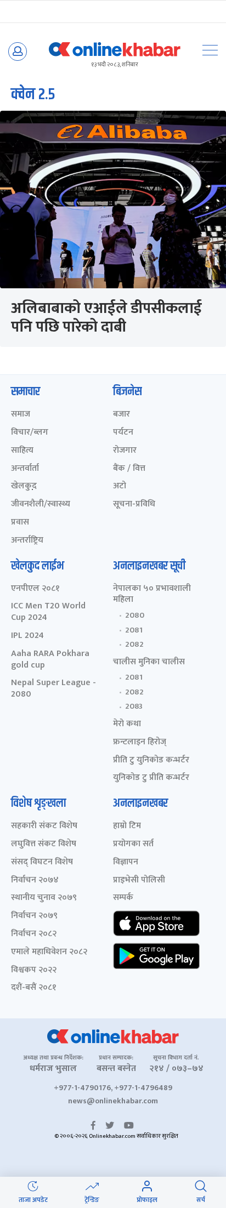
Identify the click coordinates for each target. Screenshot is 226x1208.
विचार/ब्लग (29, 432)
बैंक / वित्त (129, 469)
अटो (119, 486)
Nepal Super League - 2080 (53, 688)
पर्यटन (123, 432)
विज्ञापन (125, 862)
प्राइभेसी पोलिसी (139, 880)
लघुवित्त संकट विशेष (43, 844)
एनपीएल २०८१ (35, 589)
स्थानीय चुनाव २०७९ (44, 898)
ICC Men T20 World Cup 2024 (48, 612)
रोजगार (125, 451)
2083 (134, 706)
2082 (134, 644)
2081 (134, 630)
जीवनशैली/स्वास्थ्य (40, 504)
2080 (134, 615)
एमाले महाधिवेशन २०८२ (49, 952)
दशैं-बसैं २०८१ (33, 988)
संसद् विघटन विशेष (42, 862)
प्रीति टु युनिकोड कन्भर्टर (151, 760)
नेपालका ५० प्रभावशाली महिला (152, 594)
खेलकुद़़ (24, 486)
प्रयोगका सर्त (133, 844)
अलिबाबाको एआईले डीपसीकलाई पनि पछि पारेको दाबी (106, 317)
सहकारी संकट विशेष (44, 826)
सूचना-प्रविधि (134, 504)
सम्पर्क (123, 898)
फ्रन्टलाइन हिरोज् (139, 742)
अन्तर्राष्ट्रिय (27, 540)
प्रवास (20, 522)
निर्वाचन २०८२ (33, 934)
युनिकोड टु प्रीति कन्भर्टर (151, 778)
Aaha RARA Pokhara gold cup (50, 659)
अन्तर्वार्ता (25, 469)
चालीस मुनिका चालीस (149, 662)
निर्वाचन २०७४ (35, 880)
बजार (121, 414)
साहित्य (22, 451)
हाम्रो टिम (127, 826)
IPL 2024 (27, 636)
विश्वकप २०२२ (33, 970)
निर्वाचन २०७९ (34, 916)
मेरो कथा (127, 724)
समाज (20, 414)
